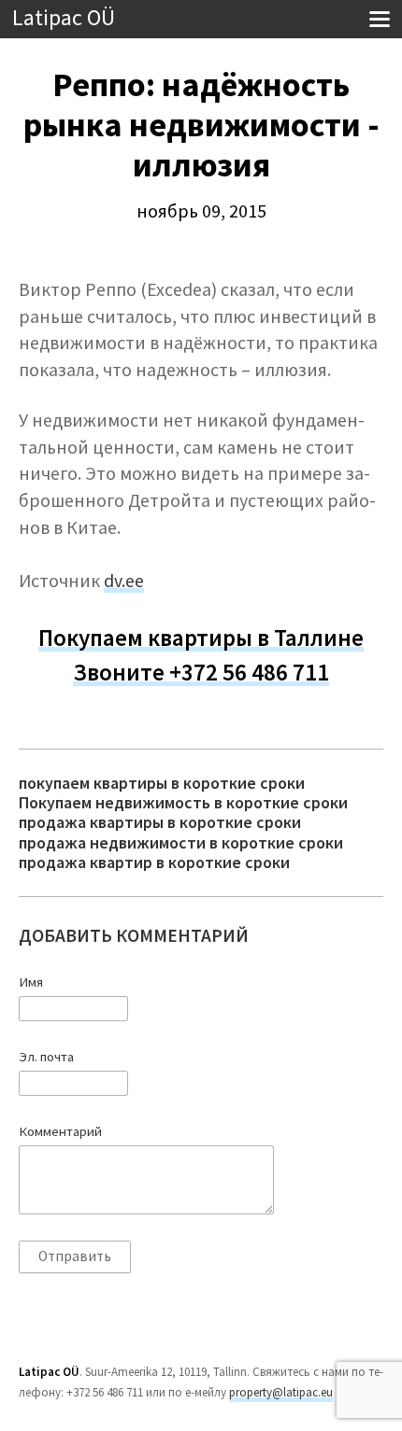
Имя (31, 982)
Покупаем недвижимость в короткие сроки (183, 802)
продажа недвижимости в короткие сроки (181, 842)
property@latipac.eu (281, 1392)
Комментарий (60, 1131)
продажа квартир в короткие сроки (154, 862)
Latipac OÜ (63, 18)
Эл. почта (46, 1056)
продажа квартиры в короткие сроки (160, 822)
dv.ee (124, 580)
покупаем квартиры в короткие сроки (162, 783)
